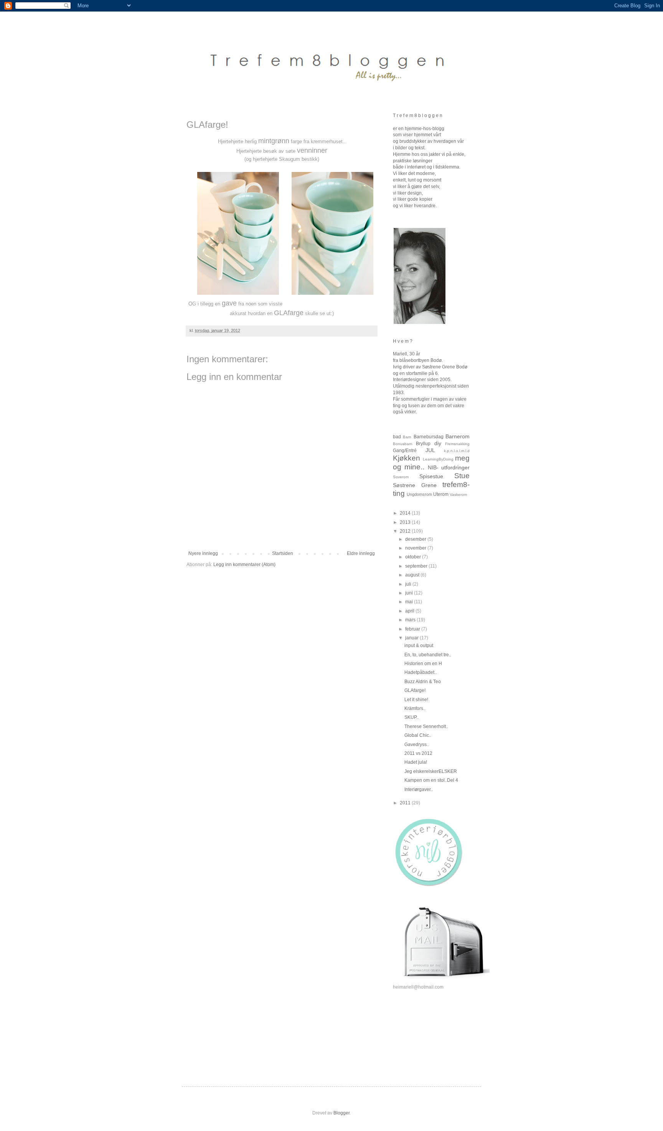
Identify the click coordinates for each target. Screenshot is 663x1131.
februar (413, 629)
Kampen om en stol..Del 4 (431, 780)
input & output (418, 645)
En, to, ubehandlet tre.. (427, 654)
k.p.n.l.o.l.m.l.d (457, 451)
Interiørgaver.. (418, 789)
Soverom (401, 477)
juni (409, 593)
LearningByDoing (438, 459)
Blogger (341, 1113)
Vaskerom (458, 494)
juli (408, 584)
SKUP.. (411, 717)
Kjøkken (406, 458)
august (413, 575)
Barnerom (457, 436)
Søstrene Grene (415, 485)
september (417, 566)
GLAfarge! (415, 690)
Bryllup (423, 443)
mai (409, 601)
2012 (406, 531)
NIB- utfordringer (449, 467)
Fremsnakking (457, 444)
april (410, 611)
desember (416, 539)
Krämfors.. (415, 708)
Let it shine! (416, 699)
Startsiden (282, 553)
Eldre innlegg (361, 553)
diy (437, 443)
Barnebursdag (429, 436)
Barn (407, 437)
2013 (406, 522)
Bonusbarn (402, 444)
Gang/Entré (405, 450)
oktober (413, 557)
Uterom (441, 494)
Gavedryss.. (416, 744)
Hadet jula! (415, 762)
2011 (406, 803)
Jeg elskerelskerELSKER (430, 771)
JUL (430, 450)
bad (397, 436)
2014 (406, 513)
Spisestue (431, 476)
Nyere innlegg (203, 553)
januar (412, 638)
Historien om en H (423, 663)
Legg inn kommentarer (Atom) (244, 564)
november (416, 548)
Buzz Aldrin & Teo (422, 681)
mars (411, 619)
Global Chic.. (417, 735)
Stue (462, 476)
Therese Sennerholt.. (426, 726)
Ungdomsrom (419, 494)
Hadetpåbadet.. (420, 672)
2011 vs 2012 (418, 753)
